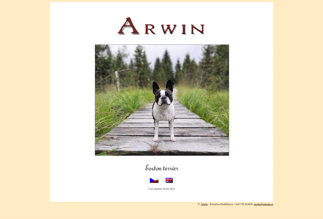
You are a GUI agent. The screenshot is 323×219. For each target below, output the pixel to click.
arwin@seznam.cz (263, 204)
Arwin (204, 204)
